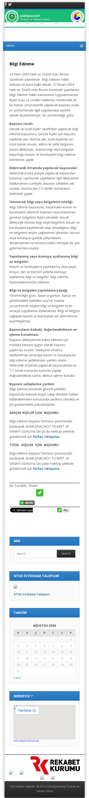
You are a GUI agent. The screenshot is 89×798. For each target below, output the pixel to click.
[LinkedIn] (13, 501)
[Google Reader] (74, 492)
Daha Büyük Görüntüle (26, 740)
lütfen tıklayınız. (46, 436)
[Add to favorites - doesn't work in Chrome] (48, 492)
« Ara (17, 678)
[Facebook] (6, 5)
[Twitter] (10, 5)
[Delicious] (65, 492)
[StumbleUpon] (57, 492)
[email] (31, 492)
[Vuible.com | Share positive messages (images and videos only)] (39, 495)
